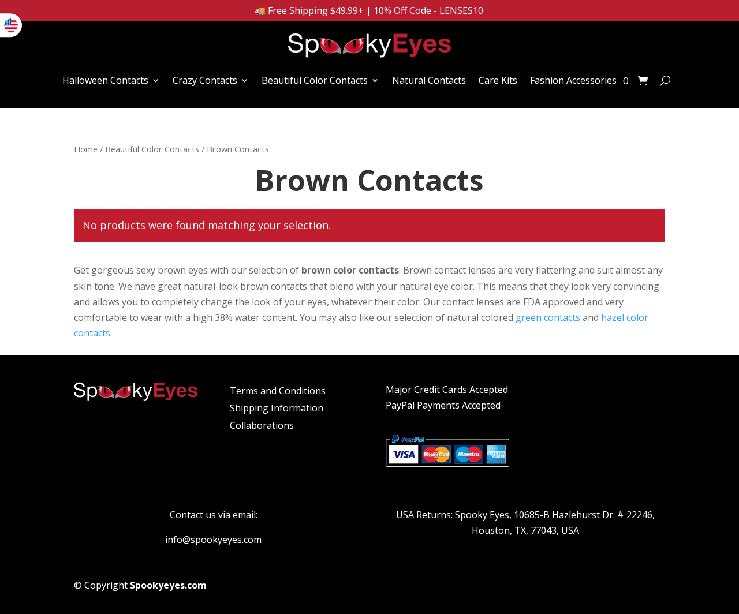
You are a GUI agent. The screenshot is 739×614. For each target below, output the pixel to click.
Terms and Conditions (278, 392)
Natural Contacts (429, 80)
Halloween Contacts (105, 80)
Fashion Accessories (573, 80)
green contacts (548, 317)
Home (86, 149)
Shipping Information (276, 409)
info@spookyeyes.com (213, 539)
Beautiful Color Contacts (315, 80)
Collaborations (262, 426)
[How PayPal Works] (447, 468)
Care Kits (498, 80)
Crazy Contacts (205, 80)
